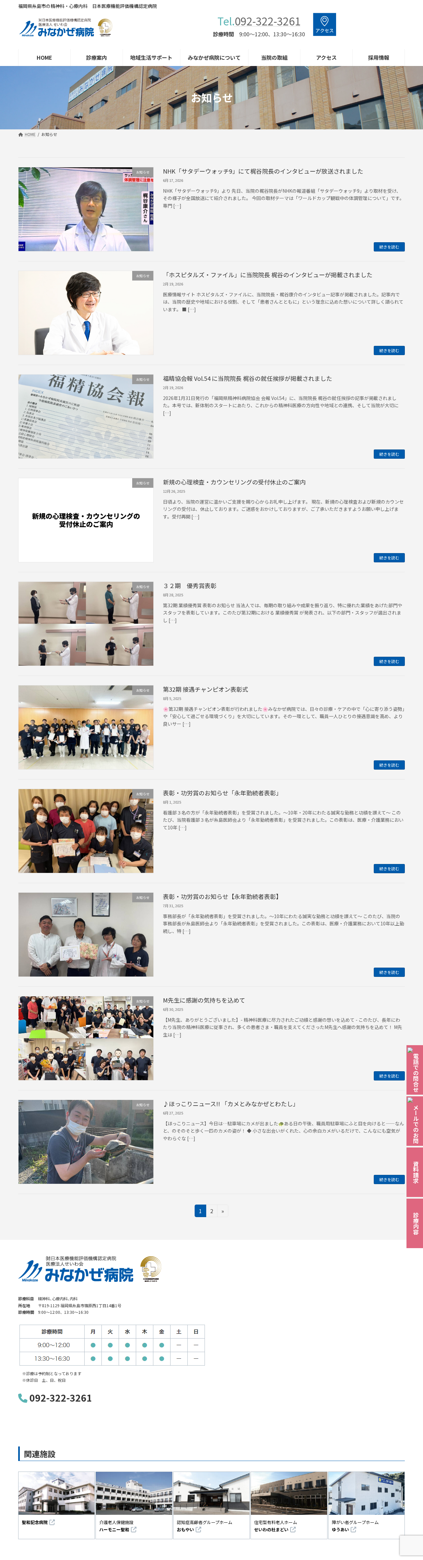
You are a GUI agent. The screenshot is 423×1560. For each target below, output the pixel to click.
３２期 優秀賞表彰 (189, 585)
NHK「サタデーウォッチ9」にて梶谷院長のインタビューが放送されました (263, 171)
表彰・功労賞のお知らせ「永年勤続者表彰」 (222, 792)
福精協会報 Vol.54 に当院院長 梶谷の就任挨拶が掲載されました (247, 378)
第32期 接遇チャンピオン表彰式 (205, 689)
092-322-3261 (268, 20)
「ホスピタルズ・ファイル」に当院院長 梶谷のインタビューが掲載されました (267, 274)
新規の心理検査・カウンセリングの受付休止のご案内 (234, 482)
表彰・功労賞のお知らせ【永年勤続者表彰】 (222, 896)
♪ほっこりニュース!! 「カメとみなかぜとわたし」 (231, 1103)
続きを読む (389, 246)
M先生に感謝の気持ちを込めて (204, 1000)
